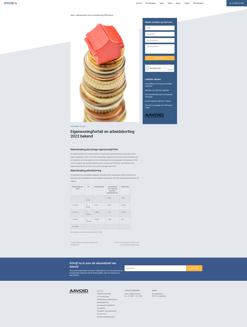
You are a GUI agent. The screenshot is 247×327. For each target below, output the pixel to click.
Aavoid (74, 143)
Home (72, 15)
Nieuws (178, 3)
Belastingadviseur (103, 302)
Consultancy (101, 308)
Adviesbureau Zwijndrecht (105, 305)
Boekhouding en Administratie (107, 299)
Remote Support (198, 3)
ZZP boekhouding (103, 297)
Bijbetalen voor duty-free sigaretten (157, 90)
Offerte (170, 3)
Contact (186, 3)
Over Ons (139, 3)
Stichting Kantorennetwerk (106, 317)
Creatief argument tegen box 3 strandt (158, 101)
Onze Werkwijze (151, 3)
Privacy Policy (102, 314)
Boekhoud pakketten (104, 294)
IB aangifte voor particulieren (106, 311)
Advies (161, 3)
